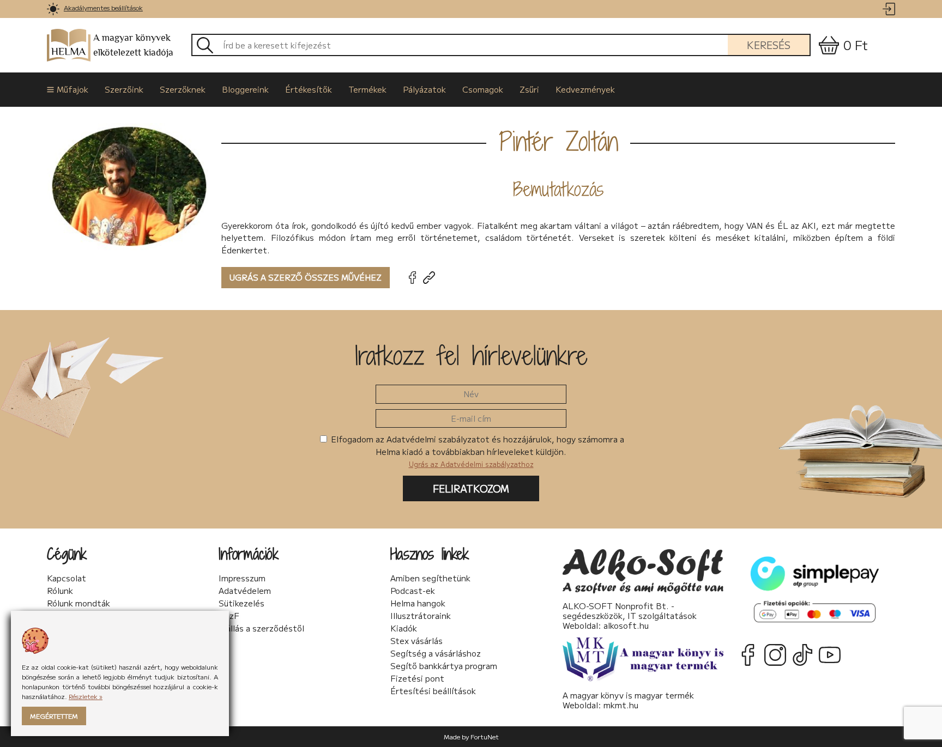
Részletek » (85, 696)
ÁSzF (229, 616)
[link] (53, 9)
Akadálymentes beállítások (103, 7)
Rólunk (60, 591)
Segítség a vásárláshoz (435, 653)
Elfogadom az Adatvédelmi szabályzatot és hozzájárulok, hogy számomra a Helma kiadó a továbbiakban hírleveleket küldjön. (476, 451)
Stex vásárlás (416, 641)
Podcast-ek (412, 591)
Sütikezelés (241, 603)
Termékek (367, 89)
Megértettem (54, 715)
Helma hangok (417, 603)
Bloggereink (245, 89)
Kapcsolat (66, 578)
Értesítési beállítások (433, 691)
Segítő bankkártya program (443, 666)
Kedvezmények (585, 89)
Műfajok (72, 89)
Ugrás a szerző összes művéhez (306, 277)
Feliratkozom (471, 488)
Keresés (768, 45)
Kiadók (403, 628)
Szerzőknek (183, 89)
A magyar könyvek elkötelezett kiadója (133, 45)
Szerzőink (124, 89)
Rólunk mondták (78, 603)
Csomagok (482, 89)
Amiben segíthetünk (430, 578)
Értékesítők (308, 89)
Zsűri (529, 89)
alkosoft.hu (626, 625)
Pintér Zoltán (558, 141)
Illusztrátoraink (420, 616)
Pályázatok (424, 89)
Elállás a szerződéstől (261, 628)
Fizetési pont (417, 678)
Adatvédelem (245, 591)
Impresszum (242, 578)
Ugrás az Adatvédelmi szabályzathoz (471, 464)
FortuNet (484, 736)
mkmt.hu (620, 704)
